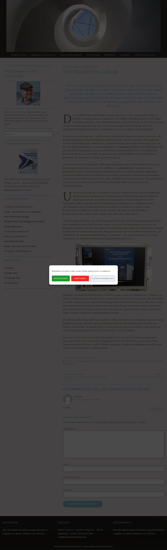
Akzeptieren (61, 278)
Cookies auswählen (103, 278)
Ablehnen (80, 278)
